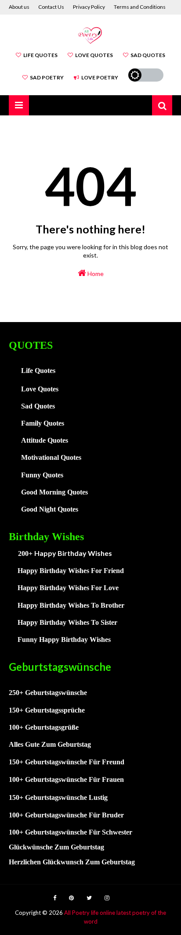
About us (19, 7)
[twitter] (89, 898)
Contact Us (51, 7)
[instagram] (107, 898)
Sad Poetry (47, 77)
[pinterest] (71, 898)
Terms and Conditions (140, 7)
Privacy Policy (89, 7)
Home (95, 273)
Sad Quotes (147, 55)
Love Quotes (94, 55)
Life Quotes (40, 55)
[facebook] (55, 898)
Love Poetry (99, 77)
